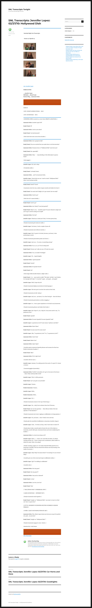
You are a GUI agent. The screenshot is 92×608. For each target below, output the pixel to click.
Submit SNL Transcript (69, 40)
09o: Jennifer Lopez (28, 86)
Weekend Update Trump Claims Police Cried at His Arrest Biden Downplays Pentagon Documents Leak (74, 48)
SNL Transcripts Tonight (19, 9)
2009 (9, 35)
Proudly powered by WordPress (26, 602)
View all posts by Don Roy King (38, 546)
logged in (17, 559)
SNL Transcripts (27, 535)
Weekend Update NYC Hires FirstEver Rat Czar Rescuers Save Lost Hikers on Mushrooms (74, 52)
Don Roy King (11, 31)
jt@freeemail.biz (17, 594)
